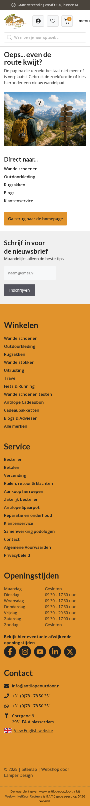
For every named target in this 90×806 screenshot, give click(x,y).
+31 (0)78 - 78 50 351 (31, 696)
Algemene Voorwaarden (27, 547)
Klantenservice (18, 200)
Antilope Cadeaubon (24, 402)
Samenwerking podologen (29, 531)
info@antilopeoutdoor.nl (36, 686)
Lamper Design (18, 775)
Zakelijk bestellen (21, 499)
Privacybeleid (17, 555)
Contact (12, 539)
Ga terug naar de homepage (35, 218)
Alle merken (15, 426)
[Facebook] (10, 652)
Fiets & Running (19, 386)
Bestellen (13, 459)
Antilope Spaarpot (22, 507)
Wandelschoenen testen (28, 394)
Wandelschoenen (21, 169)
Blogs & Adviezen (21, 418)
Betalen (11, 467)
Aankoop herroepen (23, 491)
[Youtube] (40, 652)
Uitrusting (14, 370)
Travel (10, 378)
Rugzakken (14, 185)
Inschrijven (19, 290)
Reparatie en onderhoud (28, 515)
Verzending (15, 475)
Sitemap (29, 769)
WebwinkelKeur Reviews (23, 796)
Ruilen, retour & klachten (28, 483)
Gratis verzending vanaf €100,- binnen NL (48, 4)
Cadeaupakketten (21, 410)
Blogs (9, 193)
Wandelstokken (19, 362)
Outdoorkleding (19, 177)
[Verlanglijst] (38, 21)
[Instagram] (25, 652)
